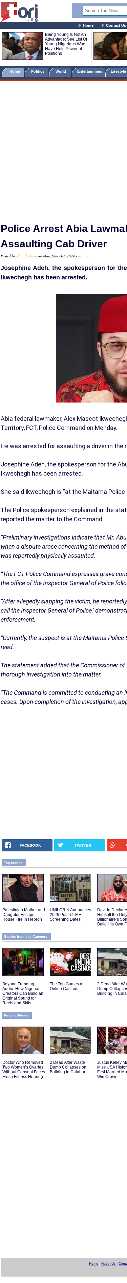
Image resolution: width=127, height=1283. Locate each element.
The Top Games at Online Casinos (66, 986)
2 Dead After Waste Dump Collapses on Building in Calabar (68, 1067)
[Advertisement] (63, 149)
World (61, 71)
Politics (38, 71)
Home (88, 25)
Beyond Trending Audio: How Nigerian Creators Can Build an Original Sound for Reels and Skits (22, 993)
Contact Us (116, 25)
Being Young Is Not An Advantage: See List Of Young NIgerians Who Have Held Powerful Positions (66, 44)
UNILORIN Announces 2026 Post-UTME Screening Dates (70, 915)
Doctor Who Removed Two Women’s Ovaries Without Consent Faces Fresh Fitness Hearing (23, 1069)
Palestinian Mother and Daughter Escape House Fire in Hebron (23, 915)
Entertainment (90, 71)
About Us (108, 1263)
